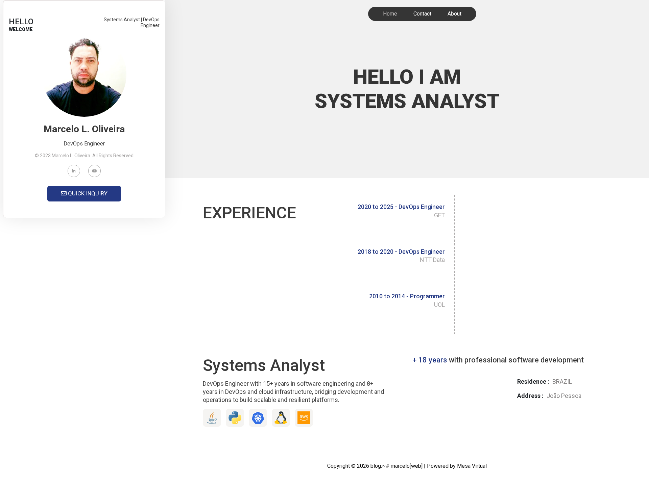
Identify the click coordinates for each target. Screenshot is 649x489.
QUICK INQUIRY (87, 193)
